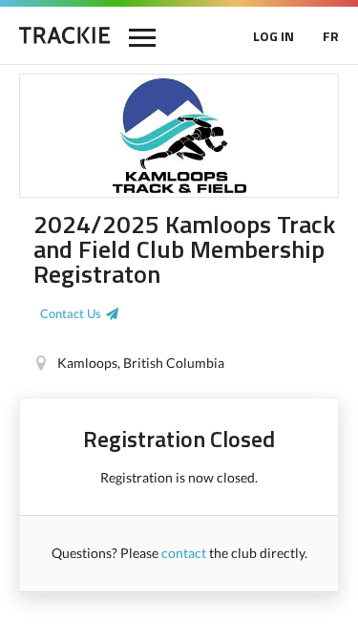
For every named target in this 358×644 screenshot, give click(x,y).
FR (331, 36)
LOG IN (273, 36)
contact (183, 553)
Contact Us (70, 313)
